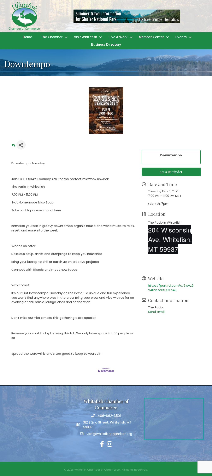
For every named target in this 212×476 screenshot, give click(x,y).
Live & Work (118, 37)
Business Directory (106, 44)
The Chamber (52, 37)
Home (27, 37)
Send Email (156, 311)
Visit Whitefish (85, 37)
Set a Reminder (171, 172)
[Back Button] (13, 146)
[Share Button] (21, 145)
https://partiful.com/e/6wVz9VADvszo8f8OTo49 (171, 287)
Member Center (151, 37)
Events (181, 37)
